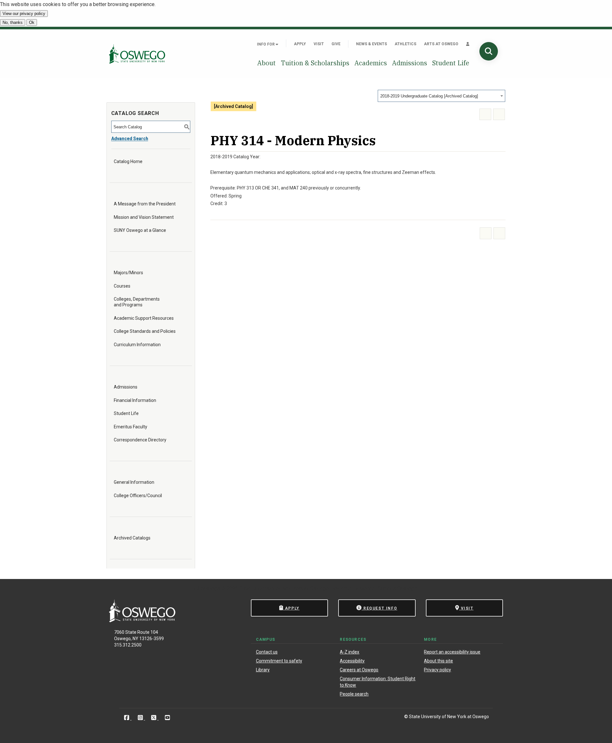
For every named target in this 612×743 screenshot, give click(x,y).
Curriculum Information (137, 344)
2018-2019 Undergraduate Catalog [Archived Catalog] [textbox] (429, 96)
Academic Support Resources (144, 318)
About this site (438, 660)
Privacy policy (437, 669)
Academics (370, 63)
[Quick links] (467, 44)
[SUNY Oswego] (142, 621)
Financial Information (135, 400)
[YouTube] (167, 717)
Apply (300, 44)
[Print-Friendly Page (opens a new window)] (485, 114)
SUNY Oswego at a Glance (140, 230)
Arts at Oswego (441, 44)
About (266, 63)
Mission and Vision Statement (144, 217)
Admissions (409, 63)
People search (354, 694)
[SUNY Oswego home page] (137, 53)
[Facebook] (127, 717)
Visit (319, 44)
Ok (31, 22)
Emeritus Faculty (130, 426)
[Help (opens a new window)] (499, 114)
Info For (266, 44)
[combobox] (441, 96)
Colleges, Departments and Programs (137, 301)
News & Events (371, 44)
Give (336, 44)
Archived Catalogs (132, 537)
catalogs (210, 588)
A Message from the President (145, 203)
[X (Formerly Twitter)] (154, 717)
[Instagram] (141, 717)
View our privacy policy (24, 13)
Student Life (450, 63)
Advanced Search (129, 138)
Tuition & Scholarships (315, 63)
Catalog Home (128, 161)
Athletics (405, 44)
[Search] (488, 51)
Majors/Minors (128, 272)
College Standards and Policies (145, 331)
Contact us (267, 651)
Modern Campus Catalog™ (388, 588)
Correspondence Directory (140, 439)
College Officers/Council (138, 495)
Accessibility (352, 660)
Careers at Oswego (359, 669)
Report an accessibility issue (452, 651)
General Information (134, 482)
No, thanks (13, 22)
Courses (122, 286)
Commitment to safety (279, 660)
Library (263, 669)
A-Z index (349, 651)
